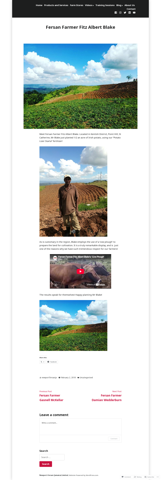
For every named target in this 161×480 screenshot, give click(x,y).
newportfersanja (49, 377)
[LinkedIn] (129, 12)
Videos (88, 5)
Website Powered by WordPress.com (83, 475)
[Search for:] (52, 457)
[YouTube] (134, 12)
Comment (114, 439)
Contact (131, 8)
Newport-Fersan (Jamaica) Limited (53, 475)
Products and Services (56, 5)
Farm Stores (76, 5)
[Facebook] (116, 12)
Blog (118, 5)
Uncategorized (86, 377)
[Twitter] (125, 12)
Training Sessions (105, 5)
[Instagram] (120, 12)
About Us (130, 5)
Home (39, 5)
